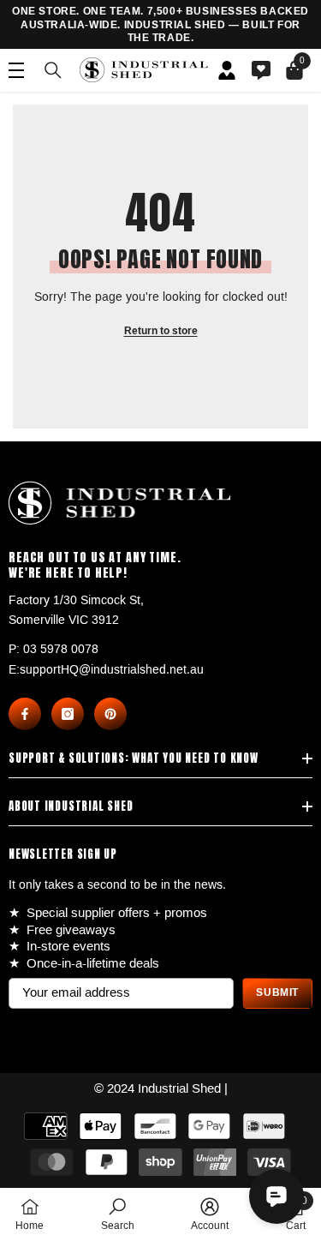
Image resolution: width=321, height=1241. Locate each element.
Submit (277, 993)
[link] (117, 1214)
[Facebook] (25, 714)
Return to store (161, 331)
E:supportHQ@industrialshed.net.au (106, 670)
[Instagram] (67, 714)
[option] (160, 25)
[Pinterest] (110, 714)
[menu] (16, 70)
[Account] (226, 70)
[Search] (53, 70)
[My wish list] (261, 70)
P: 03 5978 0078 (53, 649)
